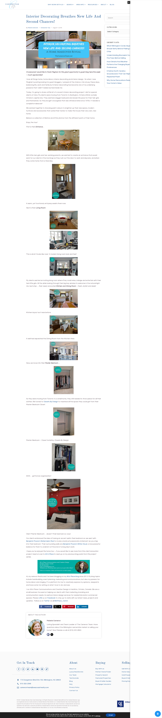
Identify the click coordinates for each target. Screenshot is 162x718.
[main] (81, 326)
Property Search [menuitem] (102, 675)
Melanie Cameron (33, 27)
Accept (111, 715)
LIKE (40, 598)
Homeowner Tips (45, 27)
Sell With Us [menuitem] (126, 668)
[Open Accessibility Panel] (157, 714)
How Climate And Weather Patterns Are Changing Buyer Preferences (118, 64)
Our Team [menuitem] (72, 675)
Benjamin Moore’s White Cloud (75, 544)
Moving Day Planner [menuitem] (129, 681)
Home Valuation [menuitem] (128, 672)
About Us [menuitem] (72, 668)
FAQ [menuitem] (70, 684)
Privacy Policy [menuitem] (74, 687)
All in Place (49, 554)
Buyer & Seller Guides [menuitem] (103, 681)
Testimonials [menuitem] (74, 678)
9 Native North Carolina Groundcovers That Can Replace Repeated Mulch (120, 74)
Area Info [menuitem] (80, 4)
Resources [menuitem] (93, 4)
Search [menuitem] (70, 4)
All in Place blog (73, 576)
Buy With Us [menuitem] (100, 668)
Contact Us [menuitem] (73, 690)
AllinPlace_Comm (61, 601)
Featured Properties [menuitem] (103, 678)
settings (97, 716)
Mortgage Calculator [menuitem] (103, 684)
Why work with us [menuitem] (55, 4)
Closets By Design (51, 402)
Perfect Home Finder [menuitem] (103, 672)
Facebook (51, 598)
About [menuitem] (104, 4)
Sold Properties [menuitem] (127, 675)
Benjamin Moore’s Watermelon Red (40, 541)
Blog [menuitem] (112, 4)
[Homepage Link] (12, 4)
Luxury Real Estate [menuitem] (76, 672)
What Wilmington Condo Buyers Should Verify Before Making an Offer (119, 48)
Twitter (47, 601)
